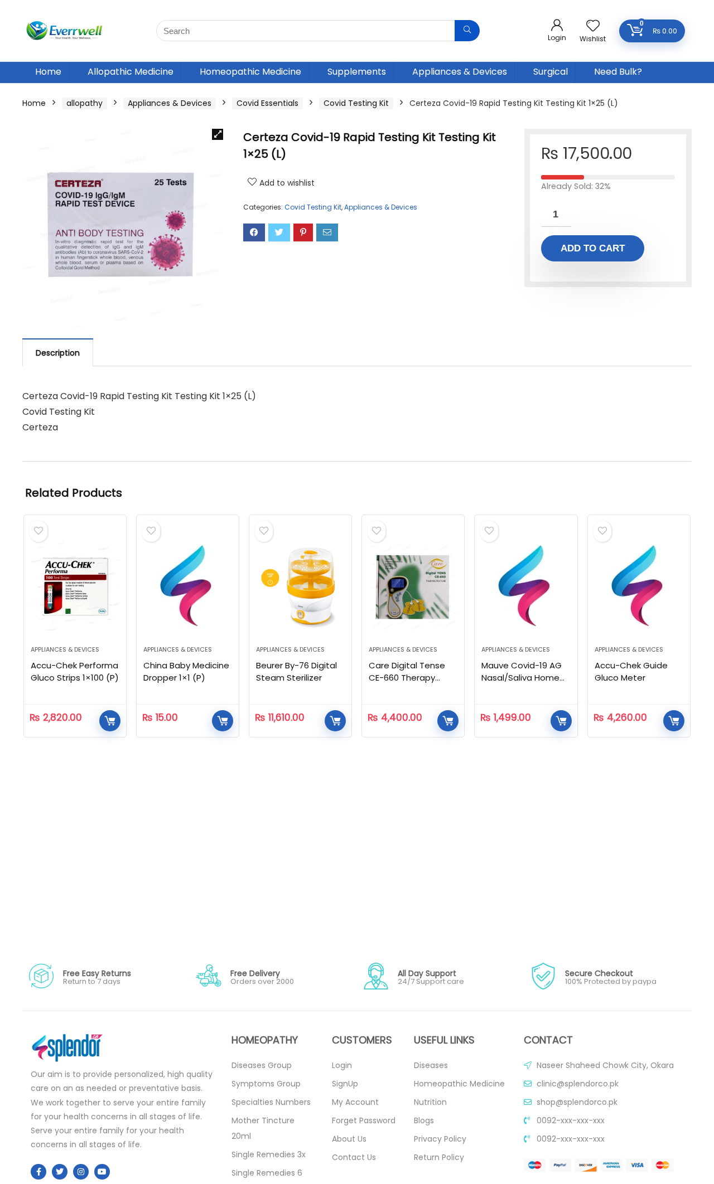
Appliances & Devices (459, 71)
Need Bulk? (618, 71)
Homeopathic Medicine (250, 71)
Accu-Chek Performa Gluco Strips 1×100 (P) (75, 671)
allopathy (84, 103)
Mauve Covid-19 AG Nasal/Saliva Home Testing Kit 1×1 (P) (521, 677)
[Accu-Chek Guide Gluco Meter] (639, 586)
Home (48, 71)
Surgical (550, 71)
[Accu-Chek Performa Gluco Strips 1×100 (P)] (75, 586)
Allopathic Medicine (130, 71)
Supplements (356, 71)
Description (58, 352)
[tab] (57, 352)
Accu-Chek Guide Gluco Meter (631, 671)
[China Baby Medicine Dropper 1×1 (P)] (187, 586)
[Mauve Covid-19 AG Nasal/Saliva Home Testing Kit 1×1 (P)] (525, 586)
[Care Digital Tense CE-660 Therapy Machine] (413, 586)
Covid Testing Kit (356, 103)
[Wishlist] (593, 26)
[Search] (467, 30)
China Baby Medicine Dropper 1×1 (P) (186, 671)
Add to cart (593, 248)
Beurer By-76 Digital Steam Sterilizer (296, 671)
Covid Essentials (267, 103)
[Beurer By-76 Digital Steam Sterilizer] (300, 586)
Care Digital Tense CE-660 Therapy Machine (407, 677)
